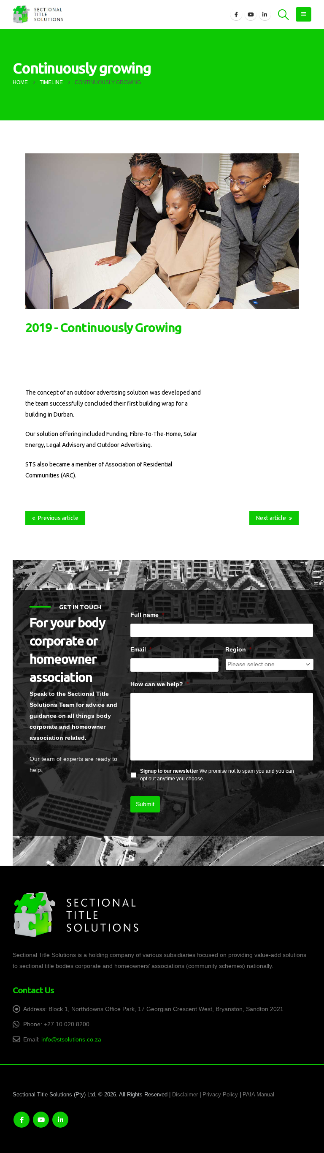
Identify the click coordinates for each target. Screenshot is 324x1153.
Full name (147, 614)
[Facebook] (236, 14)
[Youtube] (250, 14)
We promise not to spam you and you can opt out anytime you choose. (217, 775)
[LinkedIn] (265, 14)
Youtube (41, 1120)
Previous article (58, 518)
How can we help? (159, 684)
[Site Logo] (38, 14)
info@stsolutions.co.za (71, 1039)
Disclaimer (185, 1095)
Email (140, 649)
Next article (271, 518)
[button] (283, 14)
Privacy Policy (220, 1095)
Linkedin (60, 1120)
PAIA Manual (258, 1095)
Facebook (22, 1120)
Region (238, 649)
